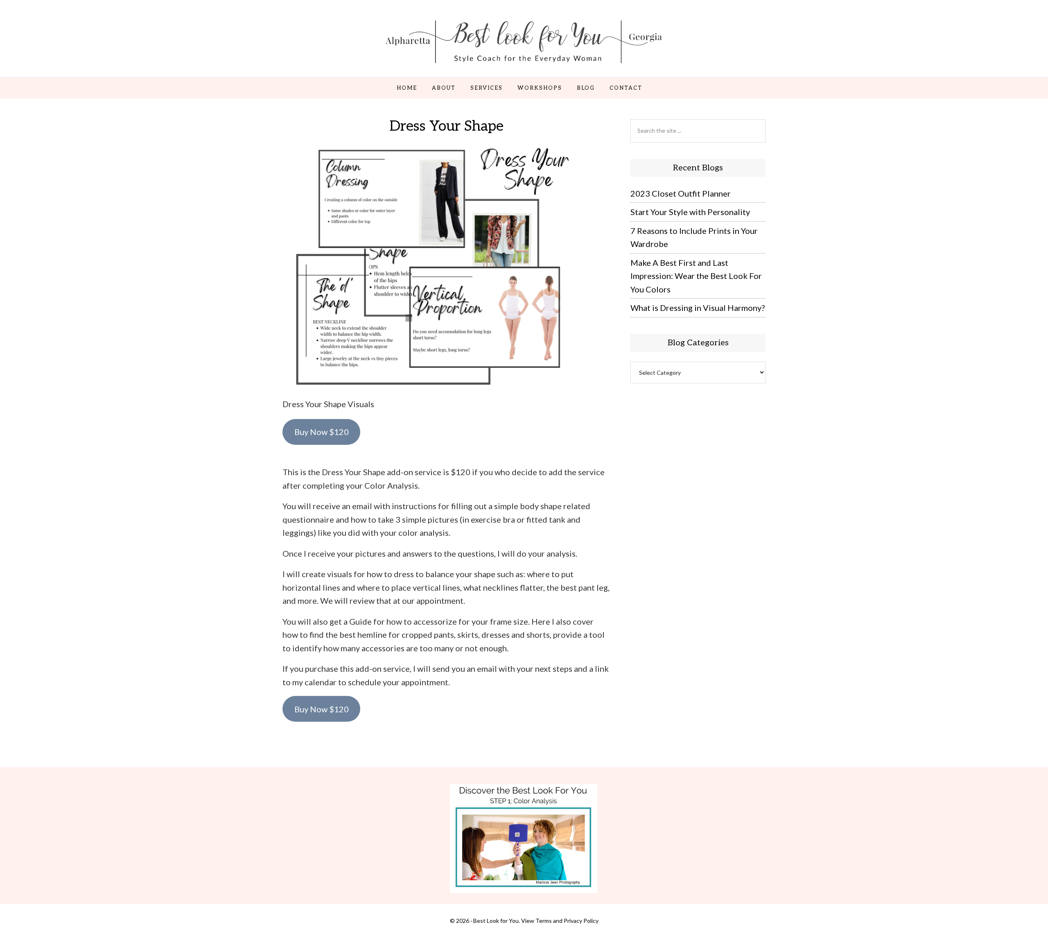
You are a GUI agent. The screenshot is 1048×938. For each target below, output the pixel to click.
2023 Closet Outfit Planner (680, 193)
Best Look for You (524, 41)
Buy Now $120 (321, 432)
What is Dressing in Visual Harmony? (697, 308)
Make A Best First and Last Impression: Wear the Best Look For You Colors (696, 276)
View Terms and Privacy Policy (560, 920)
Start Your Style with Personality (690, 212)
